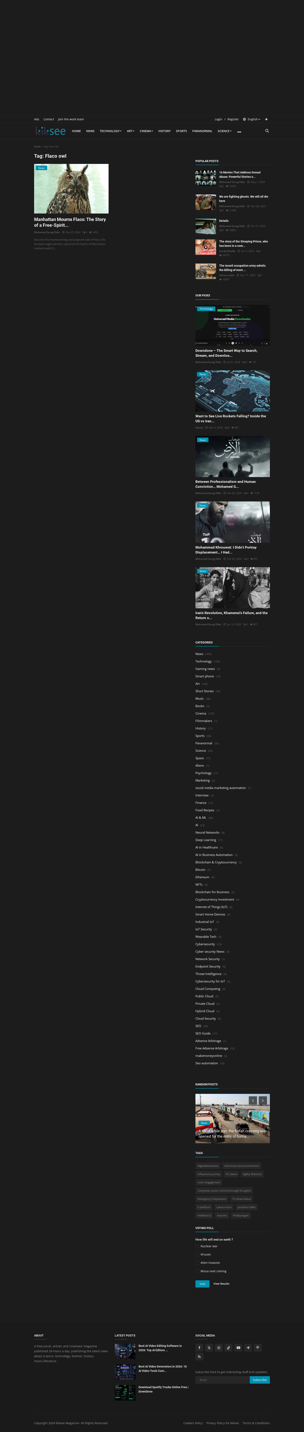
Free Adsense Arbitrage (211, 1048)
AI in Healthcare (206, 847)
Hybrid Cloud (204, 1011)
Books (199, 706)
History (164, 131)
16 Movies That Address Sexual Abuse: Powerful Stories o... (240, 174)
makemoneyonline (208, 1056)
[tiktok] (228, 1348)
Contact (48, 119)
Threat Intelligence (208, 974)
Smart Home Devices (210, 914)
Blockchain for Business (212, 892)
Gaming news (205, 669)
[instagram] (219, 1348)
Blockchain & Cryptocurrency (216, 862)
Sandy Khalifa (227, 251)
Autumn (222, 1215)
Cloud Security (205, 1018)
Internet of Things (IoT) (211, 907)
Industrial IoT (204, 922)
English (252, 119)
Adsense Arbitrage (208, 1041)
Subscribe (260, 1380)
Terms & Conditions (256, 1423)
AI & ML (200, 817)
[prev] (252, 1100)
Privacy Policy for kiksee (222, 1423)
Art (129, 131)
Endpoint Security (207, 966)
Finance (200, 803)
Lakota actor (224, 1207)
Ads (36, 119)
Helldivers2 (204, 1215)
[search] (267, 131)
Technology (110, 131)
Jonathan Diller (247, 1207)
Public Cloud (204, 996)
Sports (181, 131)
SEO (198, 1026)
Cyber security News (209, 951)
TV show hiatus (241, 1199)
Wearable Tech (205, 936)
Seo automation (206, 1063)
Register (233, 119)
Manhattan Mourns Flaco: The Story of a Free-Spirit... (70, 222)
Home (76, 131)
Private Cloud (204, 1003)
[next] (263, 1100)
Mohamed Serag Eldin (47, 232)
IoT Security (203, 929)
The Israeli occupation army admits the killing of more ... (242, 268)
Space (199, 758)
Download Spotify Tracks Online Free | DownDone (164, 1389)
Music (199, 698)
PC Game (231, 1174)
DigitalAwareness (207, 1166)
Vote (202, 1284)
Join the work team (71, 119)
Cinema (145, 131)
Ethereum (202, 877)
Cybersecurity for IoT (210, 981)
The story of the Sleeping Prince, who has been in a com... (243, 243)
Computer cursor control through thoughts (224, 1190)
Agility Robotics (252, 1174)
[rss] (199, 1356)
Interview (202, 795)
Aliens (199, 765)
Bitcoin (200, 870)
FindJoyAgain (241, 1215)
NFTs (198, 884)
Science (224, 131)
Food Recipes (204, 810)
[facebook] (199, 1348)
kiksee (199, 427)
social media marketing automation (220, 788)
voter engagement (208, 1182)
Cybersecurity (205, 944)
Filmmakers (203, 721)
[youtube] (238, 1348)
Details (224, 220)
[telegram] (248, 1348)
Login (218, 119)
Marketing (202, 780)
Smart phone (204, 676)
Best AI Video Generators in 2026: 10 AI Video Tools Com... (163, 1368)
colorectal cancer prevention (241, 1166)
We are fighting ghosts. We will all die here (243, 199)
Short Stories (204, 691)
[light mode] (266, 119)
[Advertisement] (152, 29)
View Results (221, 1283)
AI (196, 825)
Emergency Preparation (211, 1199)
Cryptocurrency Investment (214, 899)
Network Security (207, 959)
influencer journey (208, 1174)
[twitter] (209, 1348)
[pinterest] (258, 1348)
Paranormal (202, 131)
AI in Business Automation (214, 855)
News (90, 131)
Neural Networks (207, 832)
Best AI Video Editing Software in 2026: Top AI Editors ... (160, 1348)
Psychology (203, 773)
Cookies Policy (193, 1423)
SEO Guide (203, 1033)
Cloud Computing (207, 989)
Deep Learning (205, 840)
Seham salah (227, 275)
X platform (204, 1207)
